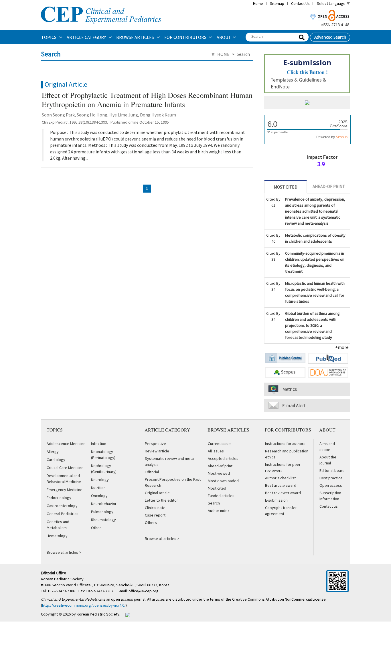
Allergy (53, 451)
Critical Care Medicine (65, 467)
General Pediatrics (62, 513)
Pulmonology (102, 511)
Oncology (99, 495)
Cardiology (56, 459)
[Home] (101, 6)
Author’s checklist (280, 477)
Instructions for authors (285, 443)
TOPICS (49, 37)
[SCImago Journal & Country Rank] (307, 103)
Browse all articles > (64, 552)
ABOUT (224, 37)
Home (258, 3)
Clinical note (155, 507)
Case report (155, 515)
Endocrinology (59, 497)
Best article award (280, 485)
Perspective (155, 443)
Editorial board (332, 470)
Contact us (328, 506)
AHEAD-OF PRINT (329, 186)
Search (214, 503)
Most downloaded (223, 480)
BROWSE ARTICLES (135, 37)
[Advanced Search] (330, 35)
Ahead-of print (220, 465)
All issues (216, 451)
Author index (218, 510)
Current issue (219, 443)
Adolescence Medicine (66, 443)
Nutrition (98, 487)
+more (342, 347)
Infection (98, 443)
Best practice (331, 477)
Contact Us (300, 3)
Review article (157, 451)
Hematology (57, 535)
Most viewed (219, 473)
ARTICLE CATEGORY (87, 37)
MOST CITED (285, 187)
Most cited (217, 488)
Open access (330, 485)
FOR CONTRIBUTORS (185, 37)
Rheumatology (103, 519)
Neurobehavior (103, 503)
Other (96, 527)
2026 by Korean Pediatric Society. (91, 614)
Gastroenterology (62, 505)
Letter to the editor (161, 500)
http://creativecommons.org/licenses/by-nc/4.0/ (84, 605)
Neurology (100, 479)
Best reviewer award (283, 492)
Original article (157, 492)
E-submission (276, 500)
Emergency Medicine (64, 489)
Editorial (152, 471)
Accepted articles (223, 458)
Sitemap (277, 3)
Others (151, 522)
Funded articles (221, 495)
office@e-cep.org (144, 590)
